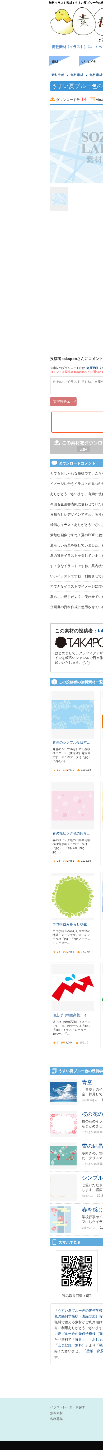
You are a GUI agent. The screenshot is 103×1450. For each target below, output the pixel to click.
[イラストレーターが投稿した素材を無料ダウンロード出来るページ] (64, 64)
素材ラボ (58, 75)
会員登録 (92, 367)
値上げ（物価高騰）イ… (71, 1015)
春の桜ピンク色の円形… (71, 833)
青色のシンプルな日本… (71, 742)
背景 (78, 1339)
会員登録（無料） (71, 1345)
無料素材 (77, 75)
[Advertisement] (24, 71)
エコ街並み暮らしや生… (71, 924)
